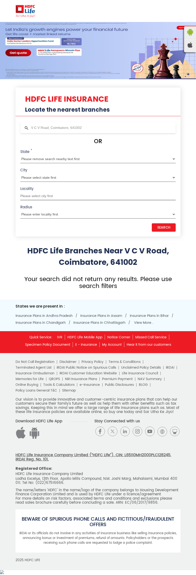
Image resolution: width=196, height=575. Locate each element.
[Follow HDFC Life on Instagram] (137, 431)
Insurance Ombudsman (35, 373)
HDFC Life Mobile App (84, 337)
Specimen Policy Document (47, 344)
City (23, 170)
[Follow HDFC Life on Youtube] (150, 431)
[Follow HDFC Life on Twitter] (112, 431)
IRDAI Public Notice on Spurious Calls (86, 367)
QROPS (54, 379)
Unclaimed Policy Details (141, 367)
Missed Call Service (151, 337)
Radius (26, 207)
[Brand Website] (162, 431)
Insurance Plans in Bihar (149, 316)
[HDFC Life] (25, 11)
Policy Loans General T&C (36, 390)
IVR (59, 337)
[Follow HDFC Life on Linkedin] (125, 431)
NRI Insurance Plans (81, 379)
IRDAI (170, 367)
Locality (26, 189)
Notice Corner (118, 337)
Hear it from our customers (149, 344)
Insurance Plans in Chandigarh (41, 323)
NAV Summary (150, 379)
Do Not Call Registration (35, 362)
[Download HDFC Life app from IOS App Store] (34, 437)
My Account (112, 344)
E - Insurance (86, 344)
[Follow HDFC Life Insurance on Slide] (174, 431)
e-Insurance (90, 385)
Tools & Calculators (59, 385)
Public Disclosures (119, 385)
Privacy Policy (92, 362)
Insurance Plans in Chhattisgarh (99, 323)
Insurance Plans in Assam (101, 316)
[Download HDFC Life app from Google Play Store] (21, 437)
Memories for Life (30, 379)
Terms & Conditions (125, 362)
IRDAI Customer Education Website (88, 373)
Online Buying (27, 385)
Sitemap (69, 390)
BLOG (143, 385)
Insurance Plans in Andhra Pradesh (44, 316)
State (26, 151)
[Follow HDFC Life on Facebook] (100, 431)
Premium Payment (117, 379)
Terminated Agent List (34, 367)
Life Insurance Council (140, 373)
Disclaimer (68, 362)
